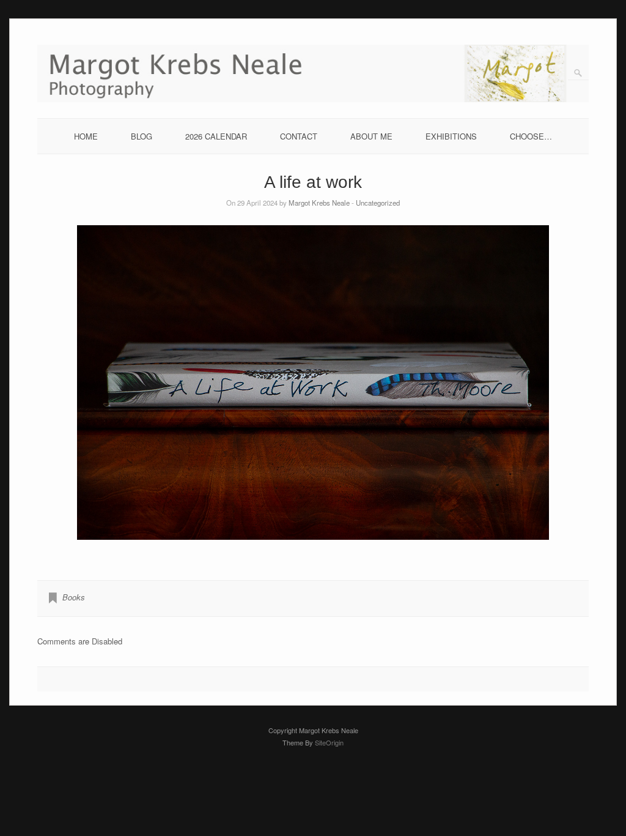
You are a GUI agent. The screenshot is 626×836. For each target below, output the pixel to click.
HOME (86, 136)
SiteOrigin (329, 742)
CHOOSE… (531, 136)
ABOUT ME (371, 136)
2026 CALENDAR (216, 136)
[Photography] (313, 99)
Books (73, 597)
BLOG (141, 136)
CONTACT (298, 136)
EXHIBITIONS (451, 136)
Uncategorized (378, 202)
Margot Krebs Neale (319, 202)
